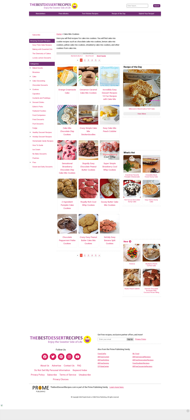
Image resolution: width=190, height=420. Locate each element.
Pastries (35, 158)
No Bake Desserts (39, 154)
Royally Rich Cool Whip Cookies (88, 203)
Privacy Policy (38, 374)
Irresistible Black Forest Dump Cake (151, 176)
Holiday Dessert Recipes (42, 137)
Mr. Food (135, 354)
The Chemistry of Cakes (41, 54)
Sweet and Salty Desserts (42, 167)
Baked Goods (37, 68)
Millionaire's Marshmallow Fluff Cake (142, 109)
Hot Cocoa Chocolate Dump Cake (132, 201)
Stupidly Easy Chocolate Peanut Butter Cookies (88, 166)
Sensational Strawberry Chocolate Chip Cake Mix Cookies (67, 168)
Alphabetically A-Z (76, 56)
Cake (34, 77)
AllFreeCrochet (103, 357)
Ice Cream (36, 150)
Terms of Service (67, 374)
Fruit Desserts (38, 124)
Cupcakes (36, 94)
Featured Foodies (39, 111)
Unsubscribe (85, 374)
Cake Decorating (38, 81)
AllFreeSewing (103, 363)
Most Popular (101, 56)
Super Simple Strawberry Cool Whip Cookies (109, 166)
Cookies (35, 89)
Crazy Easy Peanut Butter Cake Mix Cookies (88, 240)
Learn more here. (117, 387)
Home (59, 34)
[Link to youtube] (77, 356)
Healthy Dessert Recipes (42, 132)
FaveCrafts (102, 354)
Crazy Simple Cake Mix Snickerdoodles (88, 131)
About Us (44, 365)
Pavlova (132, 264)
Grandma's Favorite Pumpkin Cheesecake (132, 176)
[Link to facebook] (45, 356)
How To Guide (37, 145)
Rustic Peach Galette (132, 289)
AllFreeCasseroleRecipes (142, 366)
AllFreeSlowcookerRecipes (142, 360)
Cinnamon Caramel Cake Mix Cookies (88, 91)
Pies (34, 162)
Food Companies (39, 115)
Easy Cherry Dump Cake (151, 201)
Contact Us (69, 365)
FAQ (79, 365)
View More (142, 114)
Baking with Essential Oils (42, 49)
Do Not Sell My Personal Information (52, 370)
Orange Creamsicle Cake (67, 91)
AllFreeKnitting (103, 360)
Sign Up (129, 339)
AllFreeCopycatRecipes (141, 357)
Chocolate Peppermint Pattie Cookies (67, 240)
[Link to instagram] (69, 356)
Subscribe (36, 35)
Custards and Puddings (41, 98)
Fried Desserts (38, 119)
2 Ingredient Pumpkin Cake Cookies (67, 205)
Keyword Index (80, 370)
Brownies (36, 72)
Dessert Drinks (38, 102)
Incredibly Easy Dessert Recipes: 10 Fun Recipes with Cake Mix (109, 94)
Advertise (56, 365)
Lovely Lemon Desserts (41, 58)
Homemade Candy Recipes (42, 141)
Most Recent (90, 56)
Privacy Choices (61, 379)
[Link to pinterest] (61, 356)
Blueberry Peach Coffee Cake (151, 265)
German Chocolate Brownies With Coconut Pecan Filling (151, 290)
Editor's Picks (37, 107)
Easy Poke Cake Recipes (42, 45)
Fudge (34, 128)
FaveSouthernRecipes (140, 363)
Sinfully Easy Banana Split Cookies (109, 240)
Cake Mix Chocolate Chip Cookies (67, 131)
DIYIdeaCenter (103, 366)
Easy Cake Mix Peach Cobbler (109, 130)
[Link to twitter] (53, 356)
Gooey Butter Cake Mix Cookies (109, 203)
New (126, 241)
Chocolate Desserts (40, 85)
